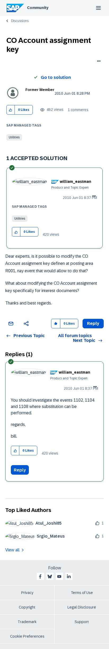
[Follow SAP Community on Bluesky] (50, 576)
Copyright (27, 607)
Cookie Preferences (27, 636)
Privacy (27, 593)
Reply (20, 470)
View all (12, 550)
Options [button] (98, 61)
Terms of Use (82, 593)
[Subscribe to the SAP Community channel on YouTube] (59, 576)
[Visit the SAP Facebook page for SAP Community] (40, 576)
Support (82, 622)
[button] (11, 110)
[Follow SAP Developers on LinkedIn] (69, 576)
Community (37, 8)
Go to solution (56, 77)
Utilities (14, 137)
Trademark (27, 622)
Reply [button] (93, 323)
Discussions (20, 21)
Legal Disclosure (81, 607)
